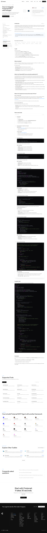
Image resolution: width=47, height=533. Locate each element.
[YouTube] (7, 530)
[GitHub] (4, 530)
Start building (23, 497)
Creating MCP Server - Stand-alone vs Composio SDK (7, 30)
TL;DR (3, 26)
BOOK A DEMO (35, 506)
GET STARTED (44, 1)
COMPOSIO (13, 514)
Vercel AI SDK (28, 43)
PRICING (40, 1)
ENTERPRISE (12, 516)
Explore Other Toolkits (5, 36)
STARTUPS (35, 520)
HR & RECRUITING (21, 520)
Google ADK (19, 43)
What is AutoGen (5, 27)
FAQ (3, 37)
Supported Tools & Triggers (6, 29)
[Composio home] (3, 1)
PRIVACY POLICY (43, 519)
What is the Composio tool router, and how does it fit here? (25, 93)
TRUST (42, 515)
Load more (23, 460)
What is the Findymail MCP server (6, 28)
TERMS (42, 518)
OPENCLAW (28, 516)
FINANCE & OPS (21, 521)
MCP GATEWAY (12, 517)
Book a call (9, 45)
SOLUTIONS (27, 1)
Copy (42, 139)
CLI (11, 518)
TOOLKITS (32, 1)
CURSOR (28, 517)
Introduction (4, 24)
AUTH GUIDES (35, 518)
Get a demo (12, 16)
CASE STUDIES (36, 519)
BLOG (34, 1)
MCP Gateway (38, 34)
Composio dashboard (24, 132)
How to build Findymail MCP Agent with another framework (7, 35)
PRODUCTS (23, 1)
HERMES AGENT (29, 518)
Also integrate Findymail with (6, 25)
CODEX (28, 515)
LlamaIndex (36, 43)
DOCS (37, 1)
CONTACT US (42, 516)
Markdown (42, 23)
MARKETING (20, 516)
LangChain (23, 43)
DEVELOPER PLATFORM (13, 515)
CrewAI (40, 43)
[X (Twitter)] (1, 530)
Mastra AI (32, 43)
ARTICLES (35, 517)
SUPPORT (42, 517)
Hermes (16, 43)
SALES (20, 515)
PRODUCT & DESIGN (21, 517)
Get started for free (6, 16)
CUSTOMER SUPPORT (21, 518)
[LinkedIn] (3, 530)
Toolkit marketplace (40, 447)
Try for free (5, 45)
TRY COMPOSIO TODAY (41, 506)
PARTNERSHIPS (36, 521)
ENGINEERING (21, 519)
